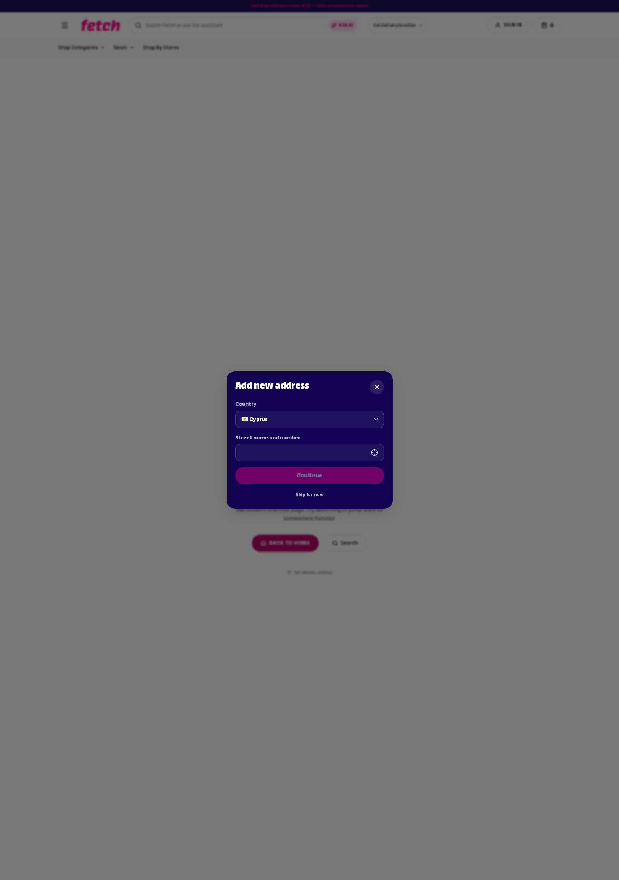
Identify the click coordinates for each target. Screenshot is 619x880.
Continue (309, 475)
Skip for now (310, 495)
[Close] (377, 387)
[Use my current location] (374, 452)
